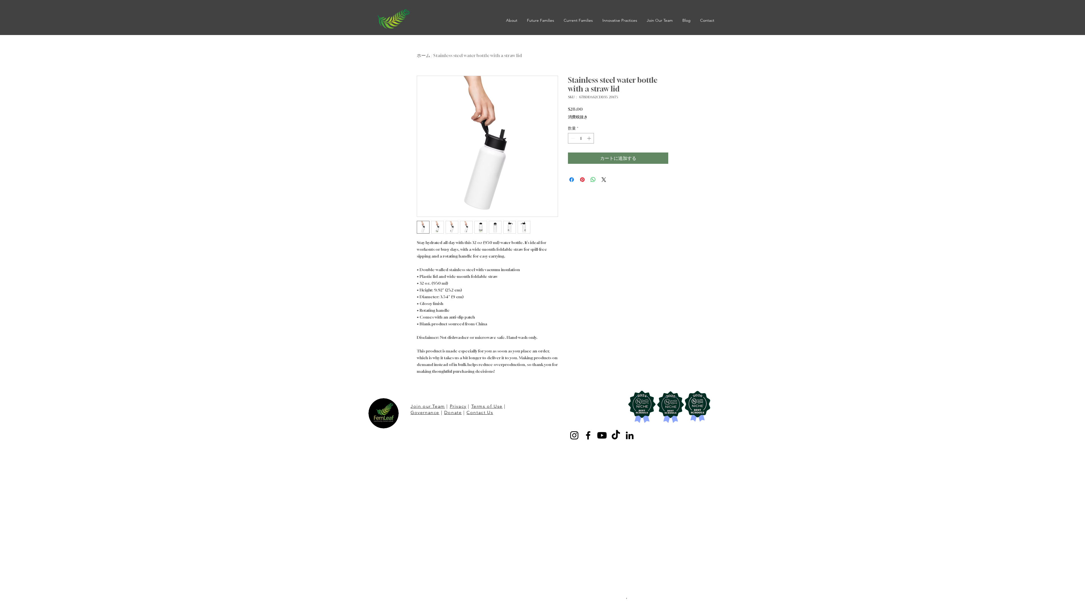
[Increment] (589, 138)
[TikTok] (615, 435)
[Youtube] (601, 435)
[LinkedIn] (629, 435)
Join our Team (428, 406)
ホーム (423, 55)
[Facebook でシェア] (571, 179)
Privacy (458, 406)
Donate (453, 412)
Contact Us (479, 412)
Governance (425, 412)
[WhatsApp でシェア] (593, 179)
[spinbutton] (581, 138)
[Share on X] (603, 179)
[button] (512, 20)
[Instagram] (574, 435)
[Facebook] (588, 435)
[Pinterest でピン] (582, 179)
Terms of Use (487, 406)
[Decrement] (572, 138)
